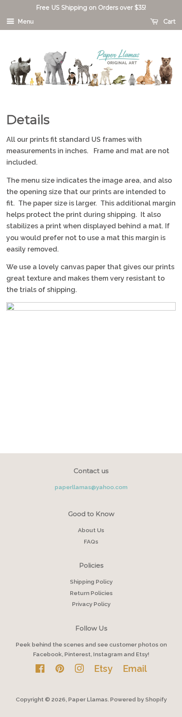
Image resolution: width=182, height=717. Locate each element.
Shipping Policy (91, 581)
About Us (91, 530)
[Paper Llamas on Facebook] (40, 670)
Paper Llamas (88, 699)
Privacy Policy (91, 604)
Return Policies (91, 593)
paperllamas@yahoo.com (91, 487)
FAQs (91, 541)
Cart (169, 21)
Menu (25, 21)
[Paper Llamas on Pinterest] (59, 670)
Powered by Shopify (138, 699)
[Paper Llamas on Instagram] (79, 670)
